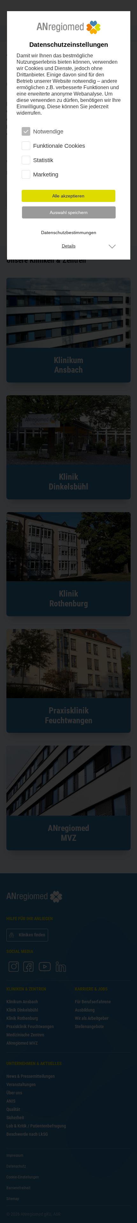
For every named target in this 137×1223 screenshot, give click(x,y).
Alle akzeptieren (68, 195)
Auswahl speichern (69, 212)
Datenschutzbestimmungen (68, 232)
